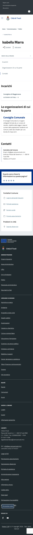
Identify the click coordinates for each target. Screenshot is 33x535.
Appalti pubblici (5, 318)
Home (3, 29)
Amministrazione (11, 29)
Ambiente (4, 307)
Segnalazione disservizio (8, 464)
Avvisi (3, 397)
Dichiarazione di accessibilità (9, 500)
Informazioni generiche (8, 420)
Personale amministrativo (9, 285)
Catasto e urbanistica (7, 328)
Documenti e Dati (6, 290)
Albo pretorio (6, 8)
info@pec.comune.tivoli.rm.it (12, 446)
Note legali (4, 495)
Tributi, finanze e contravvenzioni (11, 364)
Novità (3, 387)
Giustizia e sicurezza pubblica (9, 344)
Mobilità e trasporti (7, 354)
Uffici (2, 269)
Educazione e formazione (8, 338)
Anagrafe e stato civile (8, 313)
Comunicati (4, 392)
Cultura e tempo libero (8, 333)
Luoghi (3, 410)
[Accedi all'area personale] (29, 11)
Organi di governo (6, 259)
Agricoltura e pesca (7, 302)
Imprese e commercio (7, 349)
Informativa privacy (7, 485)
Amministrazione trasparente (9, 5)
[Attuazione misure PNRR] (16, 241)
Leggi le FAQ (5, 454)
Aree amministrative (7, 264)
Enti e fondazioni (6, 274)
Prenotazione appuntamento (10, 459)
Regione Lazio (6, 3)
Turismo (3, 369)
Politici (20, 29)
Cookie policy (5, 490)
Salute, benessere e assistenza (10, 359)
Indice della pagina (7, 56)
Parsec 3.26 (5, 526)
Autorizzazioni (5, 323)
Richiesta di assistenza (8, 469)
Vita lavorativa (5, 375)
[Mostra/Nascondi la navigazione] (2, 18)
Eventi (3, 415)
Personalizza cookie (8, 506)
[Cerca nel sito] (28, 18)
